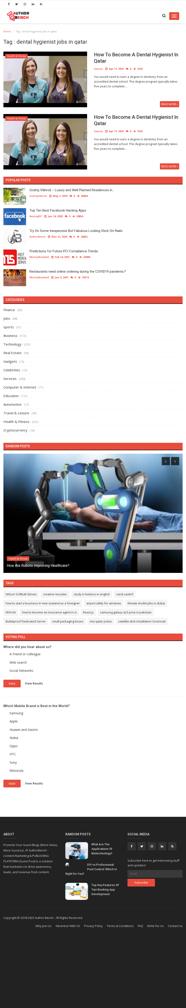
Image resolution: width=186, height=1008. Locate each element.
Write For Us (155, 926)
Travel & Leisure (16, 413)
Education (11, 395)
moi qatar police (101, 621)
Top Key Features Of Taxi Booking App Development (105, 889)
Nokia (14, 738)
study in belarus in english (92, 594)
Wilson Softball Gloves (21, 594)
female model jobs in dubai (146, 603)
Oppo (14, 746)
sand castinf (124, 594)
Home (7, 31)
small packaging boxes (67, 621)
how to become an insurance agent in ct (49, 612)
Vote (12, 683)
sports (8, 327)
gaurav (98, 68)
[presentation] (166, 461)
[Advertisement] (93, 971)
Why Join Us (43, 926)
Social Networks (21, 670)
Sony (13, 762)
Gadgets (10, 361)
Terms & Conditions (120, 926)
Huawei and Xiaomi (24, 729)
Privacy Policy (93, 926)
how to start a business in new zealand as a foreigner (43, 603)
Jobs (6, 318)
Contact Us (175, 926)
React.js (88, 612)
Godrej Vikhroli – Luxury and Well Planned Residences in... (71, 190)
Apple (14, 721)
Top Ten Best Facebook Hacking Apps (57, 210)
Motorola (16, 770)
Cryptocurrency (15, 430)
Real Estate (12, 352)
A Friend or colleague (25, 654)
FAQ (140, 926)
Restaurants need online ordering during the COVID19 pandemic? (77, 271)
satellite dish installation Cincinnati (142, 621)
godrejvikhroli (38, 196)
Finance (9, 309)
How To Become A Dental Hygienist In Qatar (136, 58)
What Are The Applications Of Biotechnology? (101, 849)
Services (10, 378)
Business (10, 335)
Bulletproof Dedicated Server (26, 621)
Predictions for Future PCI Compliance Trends (63, 251)
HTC (13, 754)
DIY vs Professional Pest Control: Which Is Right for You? (91, 869)
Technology (12, 344)
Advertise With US (68, 926)
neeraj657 (35, 216)
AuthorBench (37, 236)
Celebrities (11, 370)
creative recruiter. (55, 594)
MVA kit (11, 612)
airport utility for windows (103, 603)
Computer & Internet (19, 387)
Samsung (16, 713)
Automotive (12, 404)
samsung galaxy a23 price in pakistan (126, 612)
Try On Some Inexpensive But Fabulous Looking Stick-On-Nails (75, 231)
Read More (169, 104)
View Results (34, 683)
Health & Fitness (16, 56)
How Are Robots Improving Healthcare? (38, 565)
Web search (18, 662)
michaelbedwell (39, 257)
